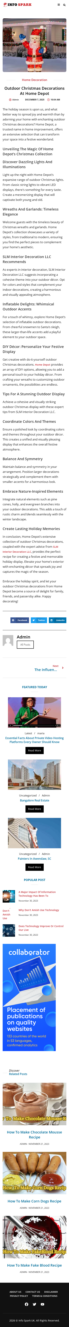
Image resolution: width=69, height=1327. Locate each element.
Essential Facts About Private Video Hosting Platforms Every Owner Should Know (34, 740)
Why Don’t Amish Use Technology (39, 910)
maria (40, 733)
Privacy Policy (19, 1296)
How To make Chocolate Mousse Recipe (34, 1135)
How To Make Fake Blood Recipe (34, 1265)
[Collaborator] (29, 1050)
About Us (15, 1291)
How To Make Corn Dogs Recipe (34, 1201)
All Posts (25, 644)
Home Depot (42, 364)
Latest (28, 733)
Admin (46, 795)
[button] (64, 5)
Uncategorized (28, 795)
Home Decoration (34, 80)
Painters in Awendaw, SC (34, 859)
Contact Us (32, 1291)
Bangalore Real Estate (34, 800)
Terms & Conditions (44, 1296)
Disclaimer (51, 1291)
